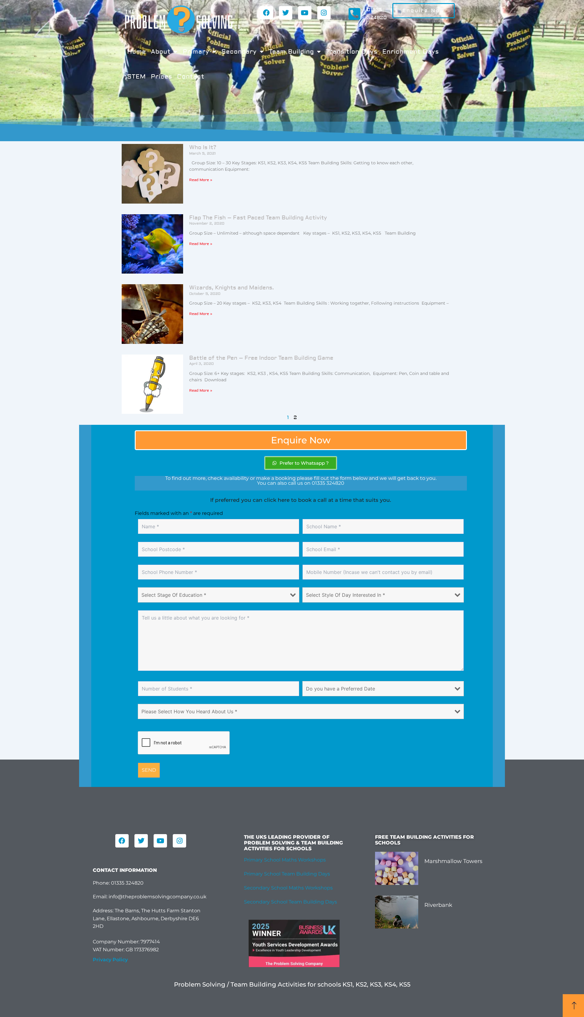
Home (136, 51)
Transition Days (351, 51)
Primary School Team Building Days (287, 874)
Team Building (291, 51)
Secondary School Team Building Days (290, 902)
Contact (190, 76)
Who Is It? (202, 147)
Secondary (239, 51)
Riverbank (438, 905)
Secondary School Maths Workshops (288, 888)
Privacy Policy (110, 960)
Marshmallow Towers (453, 861)
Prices (161, 76)
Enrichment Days (410, 51)
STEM (136, 76)
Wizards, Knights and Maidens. (231, 287)
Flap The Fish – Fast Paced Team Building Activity (258, 217)
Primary (196, 51)
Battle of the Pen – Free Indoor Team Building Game (261, 358)
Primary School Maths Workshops (285, 860)
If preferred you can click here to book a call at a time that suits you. (300, 500)
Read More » (200, 180)
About (161, 51)
